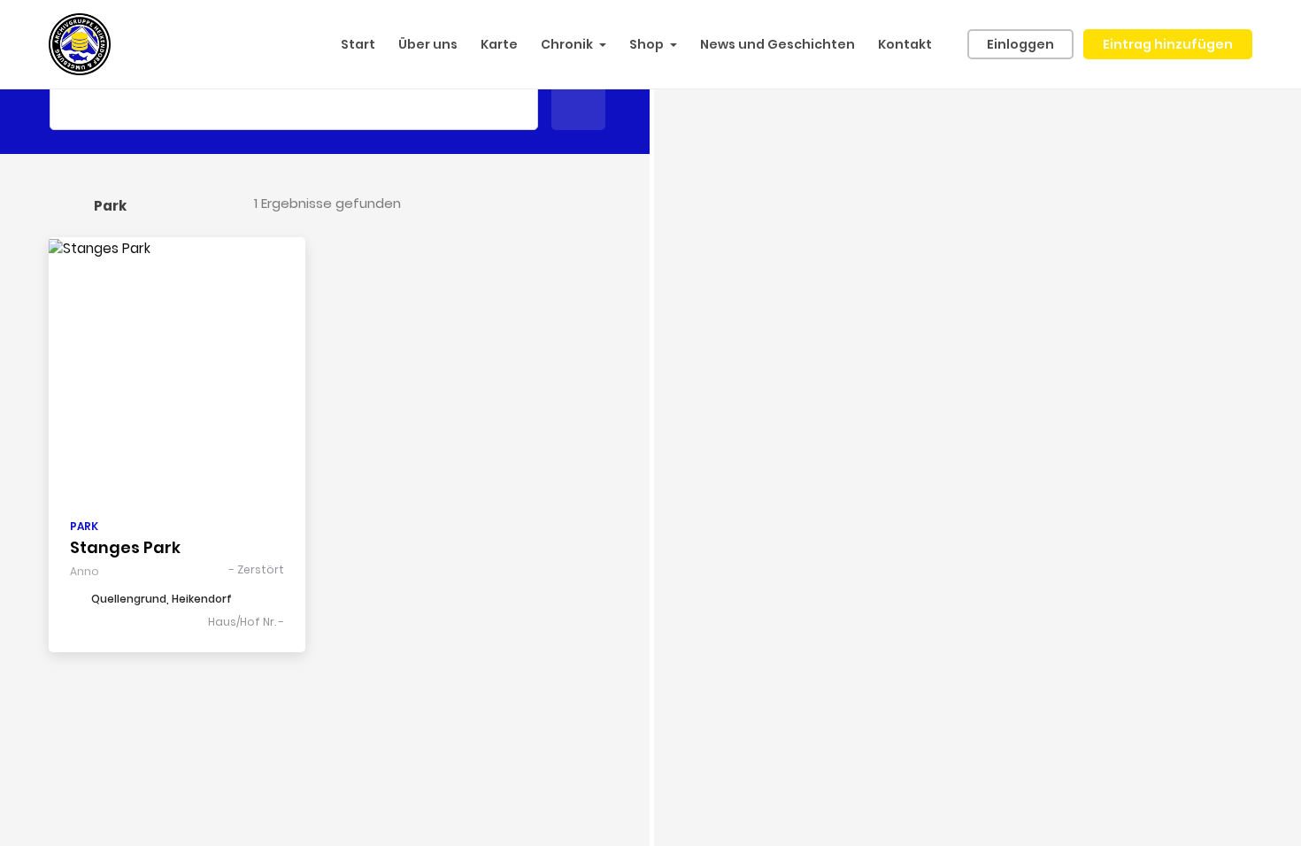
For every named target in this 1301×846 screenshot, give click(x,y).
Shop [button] (646, 44)
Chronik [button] (567, 44)
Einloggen (1020, 44)
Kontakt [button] (905, 44)
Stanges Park (125, 547)
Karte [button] (499, 44)
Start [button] (358, 44)
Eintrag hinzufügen (1168, 44)
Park (84, 526)
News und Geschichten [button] (777, 44)
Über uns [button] (428, 44)
